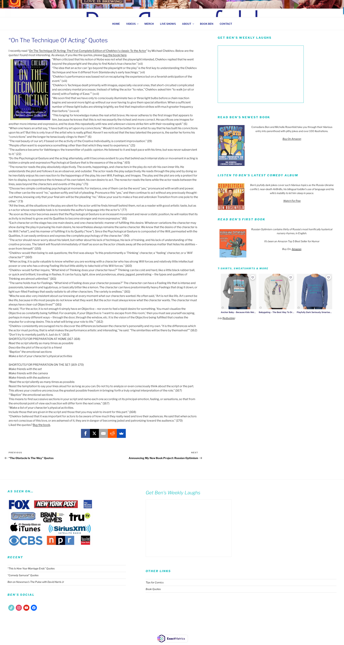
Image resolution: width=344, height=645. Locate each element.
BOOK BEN (206, 23)
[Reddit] (112, 433)
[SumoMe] (121, 433)
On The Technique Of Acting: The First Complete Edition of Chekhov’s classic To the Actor (87, 50)
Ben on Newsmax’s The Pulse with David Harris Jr (36, 581)
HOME (116, 23)
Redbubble (228, 318)
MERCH (149, 23)
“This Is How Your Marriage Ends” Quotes (31, 568)
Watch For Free (292, 200)
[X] (94, 433)
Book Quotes (153, 589)
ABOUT (186, 23)
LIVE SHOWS (168, 23)
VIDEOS (131, 23)
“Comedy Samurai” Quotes (23, 575)
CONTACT (226, 23)
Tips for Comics (155, 582)
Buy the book (41, 425)
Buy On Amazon (292, 138)
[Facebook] (85, 433)
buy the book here (114, 55)
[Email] (103, 433)
